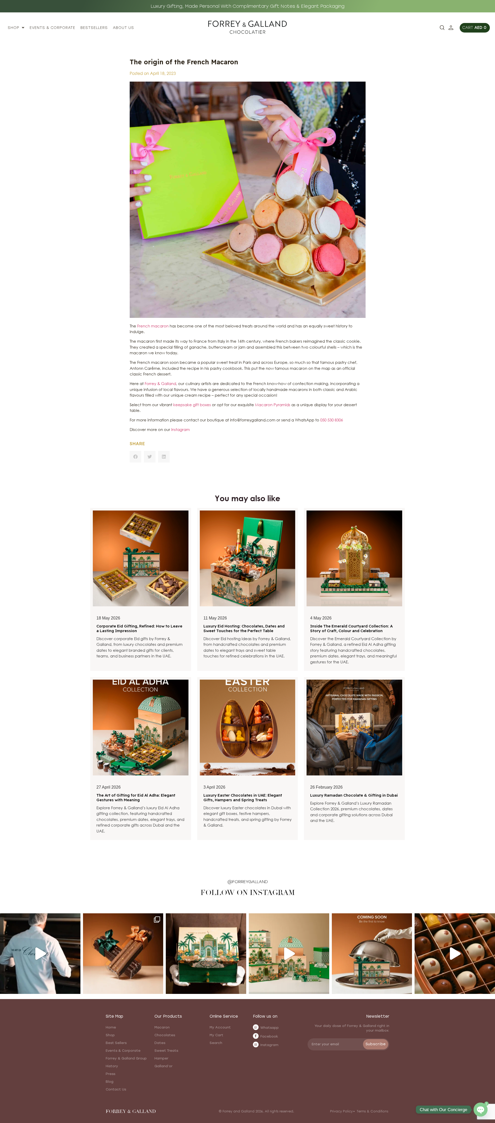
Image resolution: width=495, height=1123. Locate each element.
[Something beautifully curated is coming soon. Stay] (372, 953)
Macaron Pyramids (272, 404)
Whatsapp (269, 1028)
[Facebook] (256, 1036)
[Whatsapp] (256, 1027)
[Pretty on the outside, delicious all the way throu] (455, 953)
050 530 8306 (331, 419)
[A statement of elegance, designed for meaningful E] (206, 953)
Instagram (181, 429)
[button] (135, 456)
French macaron (153, 325)
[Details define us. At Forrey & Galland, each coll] (289, 953)
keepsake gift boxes (192, 404)
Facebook (269, 1036)
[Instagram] (256, 1044)
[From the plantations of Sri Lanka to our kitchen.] (40, 953)
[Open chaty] (481, 1110)
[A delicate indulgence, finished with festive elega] (123, 953)
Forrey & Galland (160, 383)
